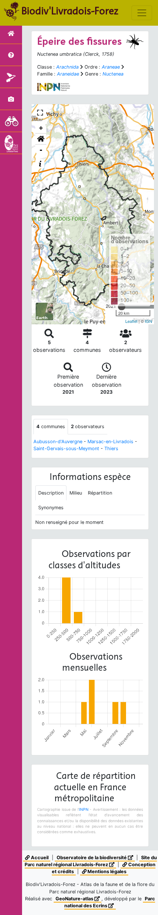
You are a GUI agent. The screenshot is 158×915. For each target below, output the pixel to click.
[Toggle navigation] (142, 13)
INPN (84, 809)
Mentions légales (106, 871)
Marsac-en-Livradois (110, 441)
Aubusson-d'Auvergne (57, 441)
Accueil (39, 857)
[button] (40, 139)
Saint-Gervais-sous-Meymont (66, 448)
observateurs (87, 426)
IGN (148, 321)
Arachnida (67, 67)
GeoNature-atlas (74, 898)
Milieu (75, 493)
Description (51, 493)
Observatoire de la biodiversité (92, 857)
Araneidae (68, 74)
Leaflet (131, 321)
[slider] (121, 306)
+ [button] (41, 128)
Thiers (111, 448)
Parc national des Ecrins (109, 902)
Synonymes (51, 507)
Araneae (111, 67)
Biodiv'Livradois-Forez (69, 10)
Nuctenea (113, 74)
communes (50, 426)
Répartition (100, 493)
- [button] (41, 150)
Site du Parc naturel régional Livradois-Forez (91, 861)
